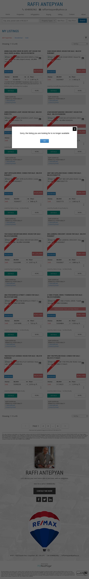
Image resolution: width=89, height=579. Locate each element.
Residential (18, 38)
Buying (48, 14)
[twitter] (44, 499)
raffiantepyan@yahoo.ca (70, 555)
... (52, 426)
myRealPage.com (44, 566)
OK (44, 141)
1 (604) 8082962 (10, 100)
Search (82, 21)
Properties (20, 14)
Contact (72, 14)
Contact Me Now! (44, 491)
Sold (26, 38)
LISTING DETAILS (10, 91)
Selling (60, 14)
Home (8, 14)
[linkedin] (50, 499)
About (83, 14)
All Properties (7, 38)
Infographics (35, 14)
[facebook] (38, 499)
